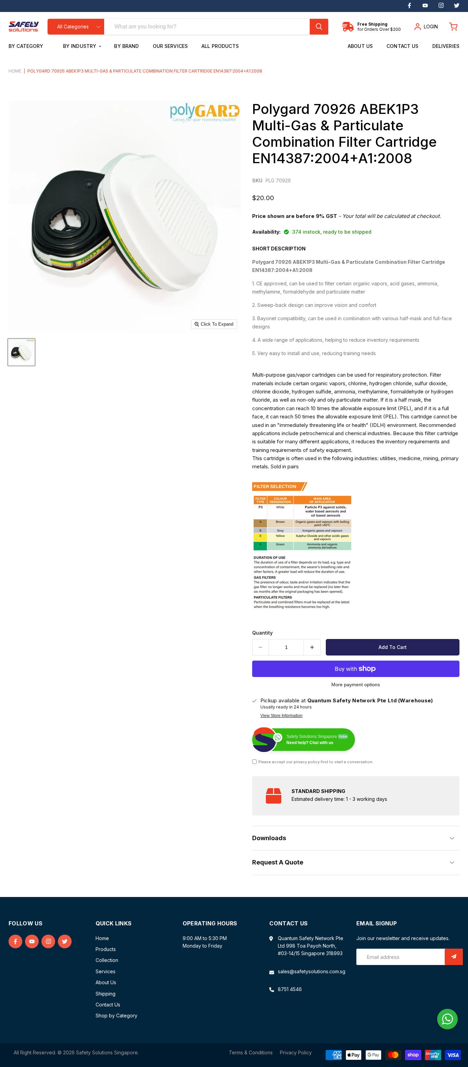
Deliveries (445, 46)
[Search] (319, 27)
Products (106, 949)
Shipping (105, 994)
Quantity (262, 633)
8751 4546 (290, 989)
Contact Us (402, 46)
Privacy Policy (296, 1052)
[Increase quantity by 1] (312, 647)
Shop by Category (116, 1015)
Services (105, 971)
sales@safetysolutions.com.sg (311, 971)
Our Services (170, 46)
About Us (360, 46)
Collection (107, 960)
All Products (220, 46)
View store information (281, 715)
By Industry (80, 46)
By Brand (126, 46)
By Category (27, 46)
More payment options (355, 684)
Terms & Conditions (251, 1052)
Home (15, 71)
